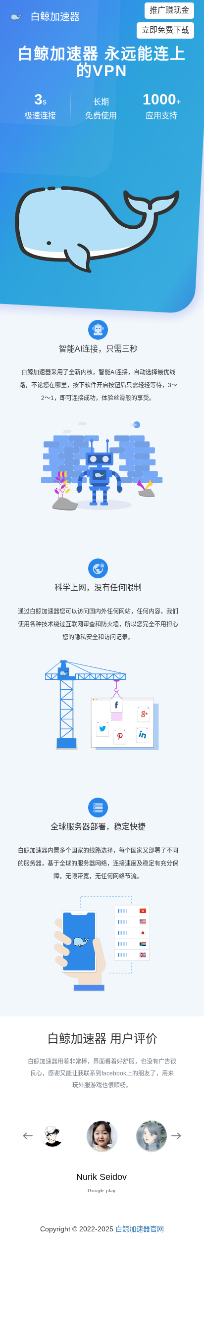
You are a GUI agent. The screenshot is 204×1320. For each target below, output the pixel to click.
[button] (27, 1138)
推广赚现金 (169, 10)
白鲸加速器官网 (139, 1229)
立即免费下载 (165, 30)
